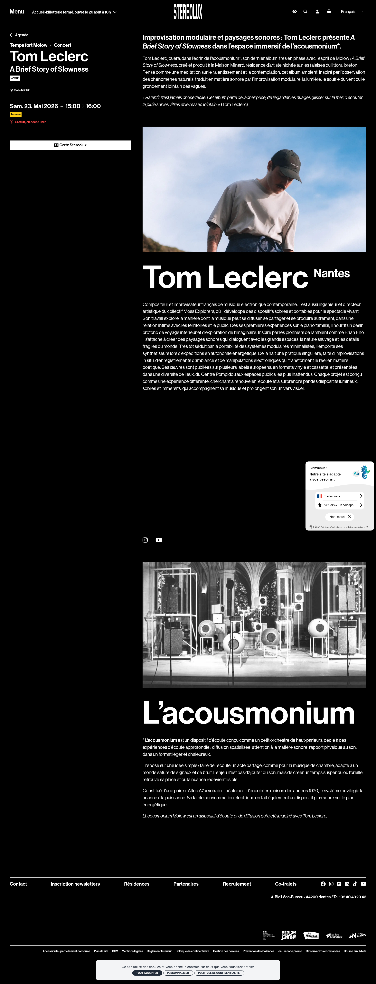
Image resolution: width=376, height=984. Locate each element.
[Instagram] (331, 884)
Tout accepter (147, 972)
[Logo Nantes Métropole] (334, 935)
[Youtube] (363, 884)
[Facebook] (323, 884)
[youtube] (158, 540)
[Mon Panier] (329, 11)
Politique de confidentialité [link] (219, 972)
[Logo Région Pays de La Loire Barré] (288, 935)
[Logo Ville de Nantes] (357, 935)
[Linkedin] (347, 884)
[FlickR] (339, 884)
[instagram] (145, 540)
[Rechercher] (305, 12)
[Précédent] (11, 35)
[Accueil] (188, 11)
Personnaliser (178, 972)
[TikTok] (355, 884)
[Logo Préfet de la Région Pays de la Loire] (268, 935)
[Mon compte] (317, 12)
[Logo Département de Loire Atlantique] (311, 935)
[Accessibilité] (294, 11)
